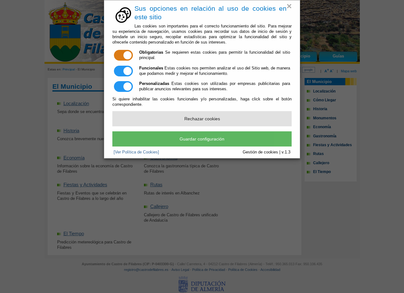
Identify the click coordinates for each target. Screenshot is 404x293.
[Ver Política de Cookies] (136, 152)
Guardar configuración (202, 138)
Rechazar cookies (202, 118)
